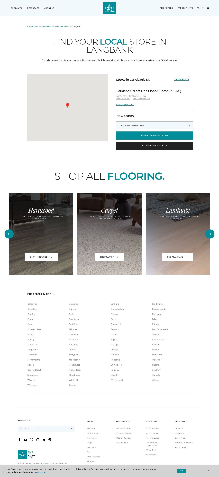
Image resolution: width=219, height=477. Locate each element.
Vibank (114, 375)
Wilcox (155, 380)
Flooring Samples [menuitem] (124, 433)
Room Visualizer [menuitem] (123, 428)
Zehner (72, 385)
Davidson (74, 319)
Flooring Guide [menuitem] (152, 438)
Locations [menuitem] (179, 433)
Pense (30, 365)
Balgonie (73, 304)
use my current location (154, 135)
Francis (31, 334)
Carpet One (32, 27)
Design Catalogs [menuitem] (123, 438)
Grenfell (156, 334)
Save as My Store (125, 105)
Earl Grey (73, 324)
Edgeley (156, 324)
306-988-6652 (123, 98)
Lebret (72, 349)
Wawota (31, 380)
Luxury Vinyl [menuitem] (92, 433)
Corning (31, 314)
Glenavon (74, 334)
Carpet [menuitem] (90, 442)
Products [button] (16, 8)
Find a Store (166, 8)
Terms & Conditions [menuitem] (184, 442)
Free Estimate (185, 8)
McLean (115, 355)
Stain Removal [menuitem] (152, 428)
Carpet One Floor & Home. (37, 463)
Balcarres (32, 304)
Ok (181, 471)
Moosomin (74, 360)
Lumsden (32, 355)
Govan (114, 334)
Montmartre (33, 360)
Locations (46, 27)
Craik (71, 314)
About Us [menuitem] (179, 428)
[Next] (209, 234)
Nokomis (115, 360)
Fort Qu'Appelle (160, 329)
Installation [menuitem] (151, 455)
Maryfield (74, 355)
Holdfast (73, 339)
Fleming (115, 329)
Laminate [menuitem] (91, 447)
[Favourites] (203, 8)
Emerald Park (34, 329)
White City (74, 380)
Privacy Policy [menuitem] (181, 447)
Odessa (156, 360)
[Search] (188, 125)
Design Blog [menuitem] (122, 442)
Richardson (75, 370)
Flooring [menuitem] (91, 428)
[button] (198, 8)
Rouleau (115, 370)
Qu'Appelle (116, 365)
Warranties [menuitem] (151, 450)
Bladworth (157, 304)
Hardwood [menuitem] (92, 438)
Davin (113, 319)
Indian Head (158, 339)
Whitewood (117, 380)
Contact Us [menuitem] (180, 438)
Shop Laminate (175, 257)
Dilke (154, 319)
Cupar (30, 319)
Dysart (30, 324)
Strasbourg (74, 375)
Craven (114, 314)
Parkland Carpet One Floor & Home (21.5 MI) (148, 91)
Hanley (30, 339)
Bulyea (72, 309)
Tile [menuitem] (88, 452)
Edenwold (116, 324)
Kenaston (32, 344)
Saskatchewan (62, 27)
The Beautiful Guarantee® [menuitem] (152, 443)
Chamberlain (117, 309)
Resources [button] (33, 8)
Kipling (114, 344)
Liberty (114, 349)
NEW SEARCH (181, 79)
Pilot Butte (74, 365)
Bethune (115, 304)
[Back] (9, 234)
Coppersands (159, 309)
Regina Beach (34, 370)
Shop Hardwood (39, 257)
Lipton (155, 349)
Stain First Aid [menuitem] (152, 433)
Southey (156, 370)
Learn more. (40, 472)
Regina (155, 365)
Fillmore (73, 329)
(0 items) (208, 8)
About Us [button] (49, 8)
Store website (141, 98)
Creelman (157, 314)
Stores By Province (152, 145)
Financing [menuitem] (91, 461)
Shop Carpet (107, 257)
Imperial (115, 339)
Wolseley (32, 385)
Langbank (32, 349)
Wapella (156, 375)
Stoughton (32, 375)
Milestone (157, 355)
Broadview (32, 309)
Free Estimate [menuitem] (93, 457)
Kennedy (73, 344)
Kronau (156, 344)
